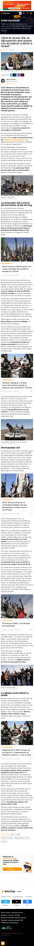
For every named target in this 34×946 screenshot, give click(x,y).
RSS (21, 920)
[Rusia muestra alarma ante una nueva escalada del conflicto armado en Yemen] (17, 249)
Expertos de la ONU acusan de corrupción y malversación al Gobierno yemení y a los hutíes (16, 752)
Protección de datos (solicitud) (10, 920)
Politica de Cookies (20, 917)
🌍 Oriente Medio (19, 838)
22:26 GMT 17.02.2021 (7, 50)
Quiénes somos (5, 912)
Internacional (7, 263)
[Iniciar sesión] (24, 13)
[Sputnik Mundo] (5, 14)
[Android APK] (6, 928)
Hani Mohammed (12, 443)
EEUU (27, 838)
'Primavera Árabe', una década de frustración (16, 624)
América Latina (6, 896)
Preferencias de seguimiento (9, 923)
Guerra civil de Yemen (7, 838)
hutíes (18, 834)
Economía (28, 896)
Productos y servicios (7, 915)
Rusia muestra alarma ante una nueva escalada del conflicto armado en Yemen (16, 269)
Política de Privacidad (7, 917)
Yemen (12, 834)
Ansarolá (4, 841)
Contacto (17, 915)
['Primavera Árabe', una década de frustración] (17, 606)
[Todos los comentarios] (3, 943)
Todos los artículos (10, 83)
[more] (31, 275)
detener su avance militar (14, 140)
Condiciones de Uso (17, 912)
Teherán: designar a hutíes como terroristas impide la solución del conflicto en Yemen (17, 385)
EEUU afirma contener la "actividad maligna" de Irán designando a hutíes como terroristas (14, 506)
